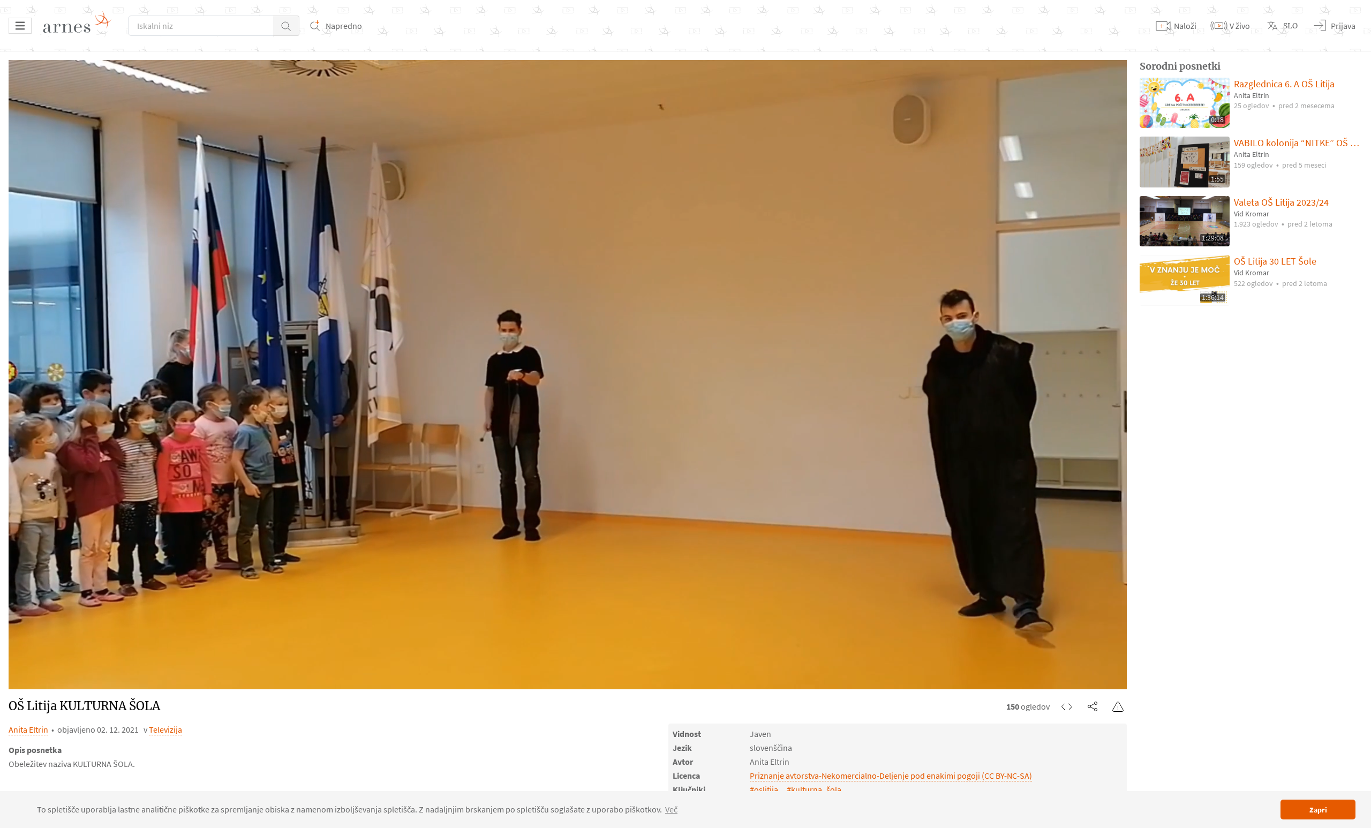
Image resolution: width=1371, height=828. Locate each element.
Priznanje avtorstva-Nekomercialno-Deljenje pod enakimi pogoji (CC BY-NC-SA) (891, 775)
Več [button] (671, 809)
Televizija (165, 729)
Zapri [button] (1318, 810)
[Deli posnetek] (1092, 706)
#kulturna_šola (814, 789)
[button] (286, 26)
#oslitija (764, 789)
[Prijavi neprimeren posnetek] (1118, 706)
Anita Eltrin (28, 729)
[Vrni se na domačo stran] (81, 25)
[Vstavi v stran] (1066, 706)
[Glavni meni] (20, 26)
